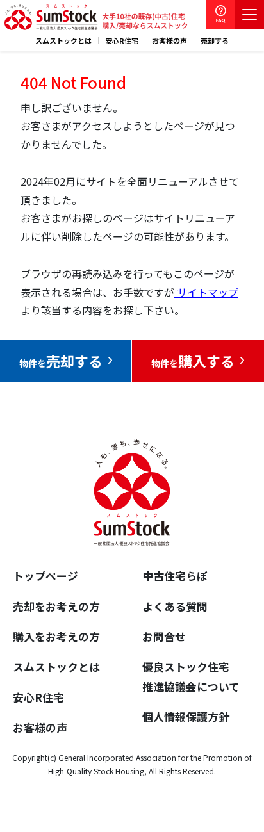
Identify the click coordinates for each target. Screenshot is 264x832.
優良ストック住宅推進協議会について (191, 676)
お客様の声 (169, 40)
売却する (215, 40)
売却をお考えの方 (56, 606)
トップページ (45, 575)
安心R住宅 (121, 40)
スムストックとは (63, 40)
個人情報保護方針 (185, 716)
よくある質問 (175, 606)
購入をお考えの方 (56, 636)
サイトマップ (206, 292)
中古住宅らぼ (175, 575)
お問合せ (164, 636)
